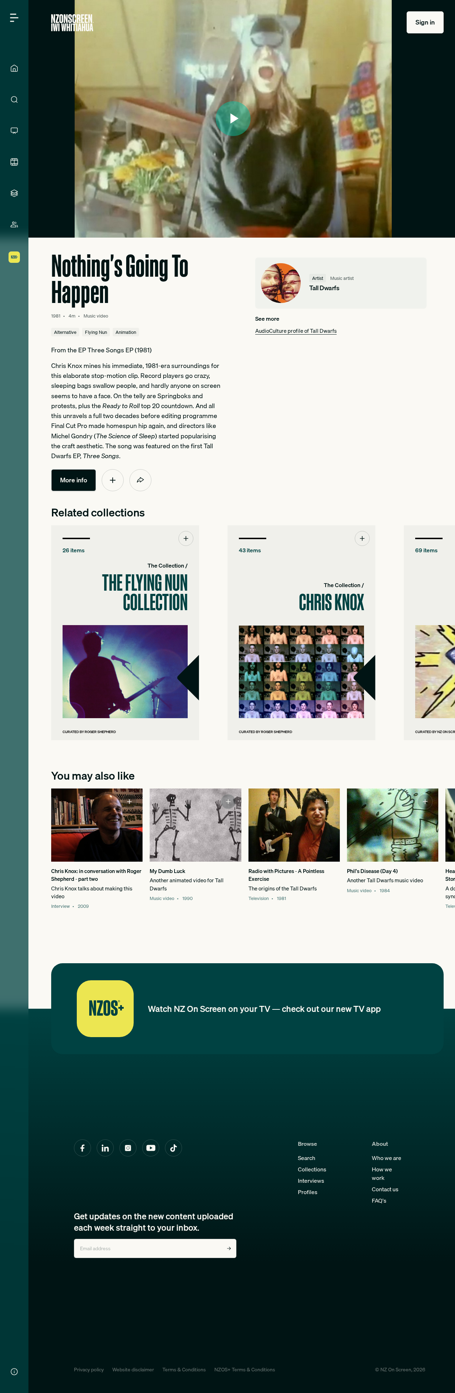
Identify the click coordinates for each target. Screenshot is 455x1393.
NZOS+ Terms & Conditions (244, 1369)
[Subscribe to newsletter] (229, 1248)
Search (306, 1157)
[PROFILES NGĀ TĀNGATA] (14, 224)
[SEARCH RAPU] (14, 99)
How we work (382, 1173)
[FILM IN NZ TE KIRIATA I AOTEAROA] (14, 162)
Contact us (385, 1189)
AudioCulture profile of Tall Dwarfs (296, 331)
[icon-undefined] (113, 480)
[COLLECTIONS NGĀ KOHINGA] (14, 193)
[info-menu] (14, 1371)
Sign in (425, 22)
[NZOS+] (14, 257)
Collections (312, 1169)
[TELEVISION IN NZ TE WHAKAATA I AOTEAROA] (14, 130)
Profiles (307, 1192)
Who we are (386, 1157)
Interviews (311, 1180)
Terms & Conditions (184, 1369)
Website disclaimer (133, 1369)
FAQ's (379, 1200)
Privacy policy (89, 1369)
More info (73, 480)
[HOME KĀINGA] (14, 68)
